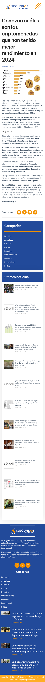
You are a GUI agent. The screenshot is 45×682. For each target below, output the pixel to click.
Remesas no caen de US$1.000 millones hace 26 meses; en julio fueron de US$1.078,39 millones (28, 327)
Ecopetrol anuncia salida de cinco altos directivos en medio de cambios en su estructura (27, 502)
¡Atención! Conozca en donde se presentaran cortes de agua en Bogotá (27, 616)
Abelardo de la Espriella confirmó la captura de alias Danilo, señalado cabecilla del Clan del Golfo (26, 347)
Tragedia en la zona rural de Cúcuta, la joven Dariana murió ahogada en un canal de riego (27, 363)
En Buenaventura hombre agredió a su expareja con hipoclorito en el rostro (25, 664)
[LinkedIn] (28, 565)
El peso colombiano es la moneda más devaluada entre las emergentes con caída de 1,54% (27, 483)
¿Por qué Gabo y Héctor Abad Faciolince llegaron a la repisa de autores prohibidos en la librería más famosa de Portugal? (27, 308)
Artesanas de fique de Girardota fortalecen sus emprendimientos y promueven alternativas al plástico (26, 423)
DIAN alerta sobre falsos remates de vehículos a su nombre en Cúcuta (26, 286)
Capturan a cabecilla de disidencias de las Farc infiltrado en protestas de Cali (27, 648)
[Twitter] (22, 565)
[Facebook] (17, 565)
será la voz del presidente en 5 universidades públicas (25, 462)
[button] (19, 212)
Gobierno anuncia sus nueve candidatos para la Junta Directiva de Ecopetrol (27, 443)
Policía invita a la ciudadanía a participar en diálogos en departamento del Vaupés (27, 632)
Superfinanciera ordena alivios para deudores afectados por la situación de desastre (27, 403)
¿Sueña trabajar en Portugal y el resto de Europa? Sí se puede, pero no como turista (27, 383)
